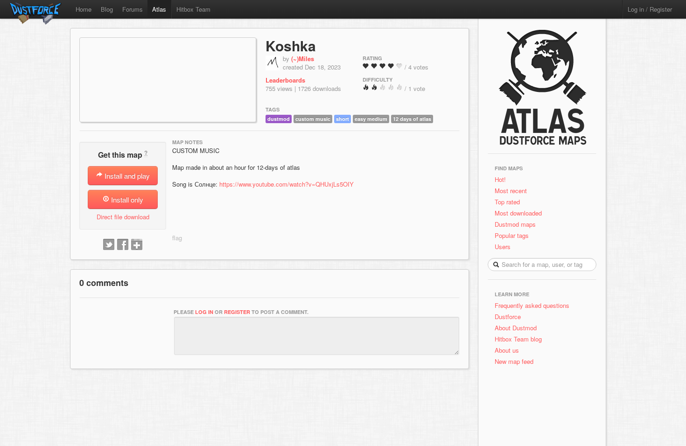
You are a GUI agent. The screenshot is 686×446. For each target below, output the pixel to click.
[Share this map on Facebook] (123, 244)
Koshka (291, 45)
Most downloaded (518, 213)
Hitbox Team (193, 9)
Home (83, 9)
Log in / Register (650, 9)
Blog (107, 9)
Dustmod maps (515, 224)
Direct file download (123, 216)
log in (204, 311)
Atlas (159, 9)
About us (507, 350)
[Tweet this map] (109, 244)
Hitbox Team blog (518, 338)
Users (503, 246)
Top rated (507, 201)
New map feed (516, 361)
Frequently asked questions (532, 305)
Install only (126, 199)
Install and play (126, 176)
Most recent (511, 190)
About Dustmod (516, 327)
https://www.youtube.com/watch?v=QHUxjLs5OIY (286, 184)
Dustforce (508, 316)
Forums (132, 9)
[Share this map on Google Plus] (137, 244)
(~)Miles (302, 58)
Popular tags (512, 235)
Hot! (500, 179)
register (237, 311)
